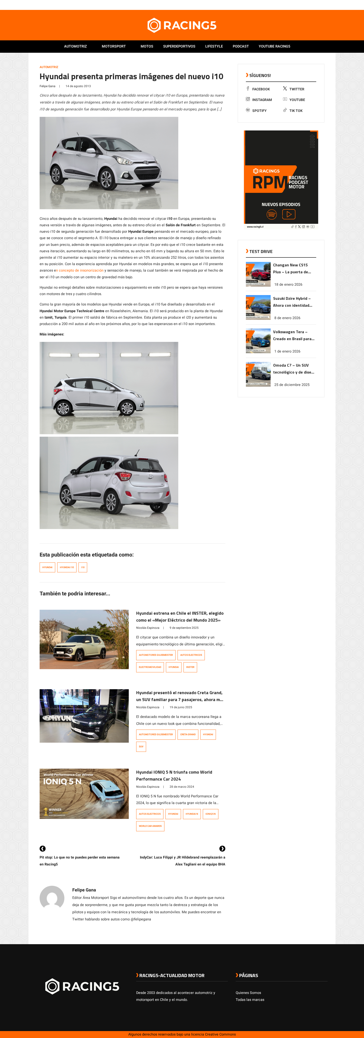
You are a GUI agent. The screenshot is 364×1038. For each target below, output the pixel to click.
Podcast (241, 46)
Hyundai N (192, 814)
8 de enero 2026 (287, 318)
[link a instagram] (310, 4)
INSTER (190, 667)
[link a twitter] (305, 4)
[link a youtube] (315, 4)
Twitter (296, 89)
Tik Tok (296, 110)
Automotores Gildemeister (156, 655)
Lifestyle (214, 46)
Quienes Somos (248, 992)
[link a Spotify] (320, 4)
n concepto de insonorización (80, 270)
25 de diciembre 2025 (292, 384)
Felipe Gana (47, 86)
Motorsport (114, 46)
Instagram (262, 99)
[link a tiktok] (325, 4)
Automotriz (75, 46)
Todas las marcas (250, 999)
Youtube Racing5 (274, 46)
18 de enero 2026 (288, 284)
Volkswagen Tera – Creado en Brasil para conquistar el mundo (292, 335)
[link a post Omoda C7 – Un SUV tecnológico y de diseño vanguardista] (258, 385)
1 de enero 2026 (287, 351)
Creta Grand (188, 734)
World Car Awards (150, 826)
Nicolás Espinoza (147, 628)
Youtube (297, 99)
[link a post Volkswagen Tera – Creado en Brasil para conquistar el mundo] (258, 352)
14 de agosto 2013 (78, 86)
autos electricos (191, 655)
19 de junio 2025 (181, 707)
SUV (141, 746)
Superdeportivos (179, 46)
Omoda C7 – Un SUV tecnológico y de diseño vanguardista (294, 369)
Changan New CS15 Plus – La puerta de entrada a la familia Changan (291, 269)
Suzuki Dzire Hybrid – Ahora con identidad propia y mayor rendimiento (292, 302)
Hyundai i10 (67, 567)
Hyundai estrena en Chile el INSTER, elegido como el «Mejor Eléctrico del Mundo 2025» (180, 616)
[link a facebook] (300, 4)
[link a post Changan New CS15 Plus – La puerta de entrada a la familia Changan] (258, 285)
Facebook (261, 89)
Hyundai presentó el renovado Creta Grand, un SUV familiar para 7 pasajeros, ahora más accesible (180, 699)
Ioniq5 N (211, 814)
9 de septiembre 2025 (184, 628)
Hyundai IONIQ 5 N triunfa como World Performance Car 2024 (174, 775)
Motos (147, 46)
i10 (82, 567)
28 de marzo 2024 (182, 787)
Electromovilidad (150, 667)
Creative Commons (220, 1034)
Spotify (259, 110)
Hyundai (47, 567)
